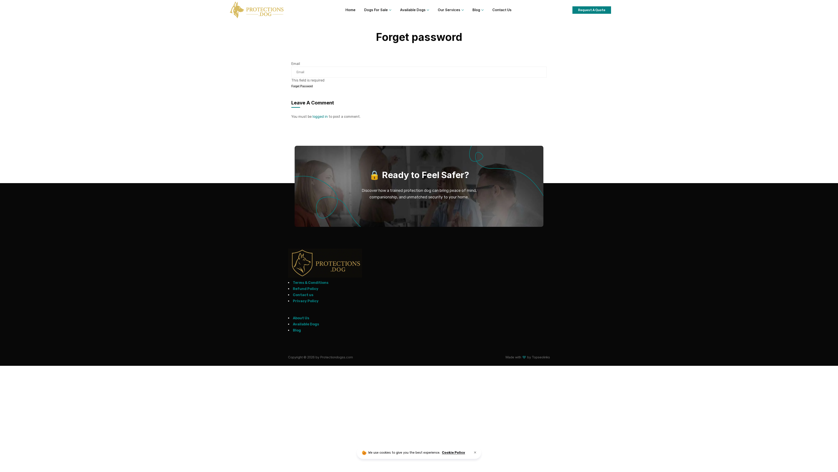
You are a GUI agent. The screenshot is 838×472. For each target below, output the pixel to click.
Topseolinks (541, 357)
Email (295, 64)
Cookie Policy (453, 453)
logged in (320, 117)
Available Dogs (306, 324)
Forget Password (302, 86)
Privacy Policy (306, 301)
